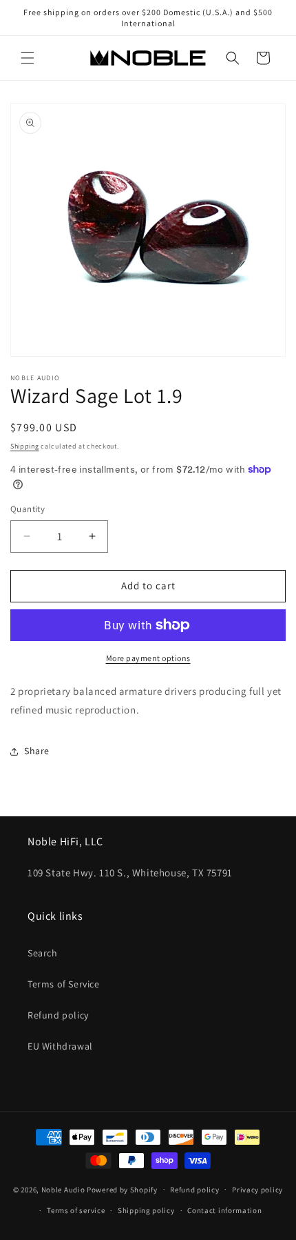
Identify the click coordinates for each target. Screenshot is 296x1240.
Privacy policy (257, 1189)
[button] (27, 58)
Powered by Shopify (122, 1189)
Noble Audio (63, 1189)
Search (43, 953)
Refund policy (58, 1015)
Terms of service (76, 1210)
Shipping (24, 446)
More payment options (148, 658)
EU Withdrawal (60, 1046)
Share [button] (37, 751)
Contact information (224, 1210)
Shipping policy (146, 1210)
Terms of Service (64, 984)
